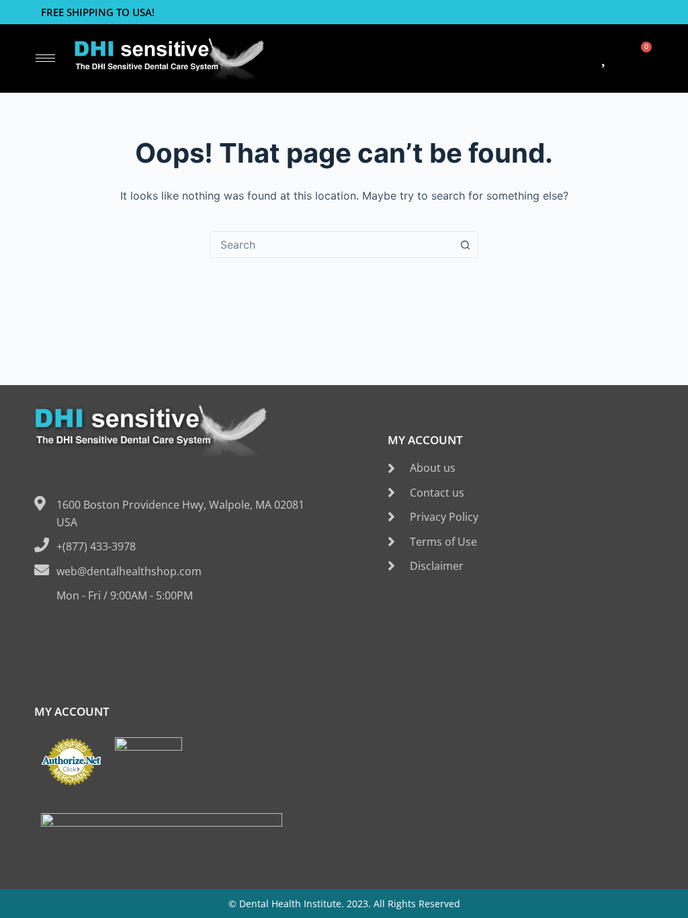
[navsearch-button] (438, 58)
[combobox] (331, 244)
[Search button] (465, 244)
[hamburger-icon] (45, 58)
